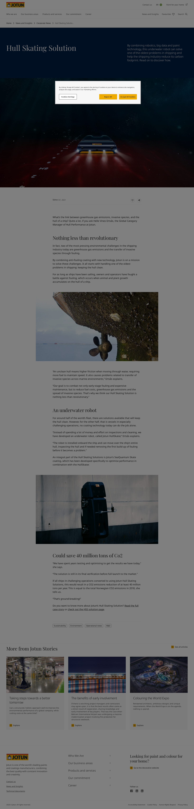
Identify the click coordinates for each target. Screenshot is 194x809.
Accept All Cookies (127, 97)
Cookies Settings (67, 97)
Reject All (108, 97)
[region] (98, 92)
